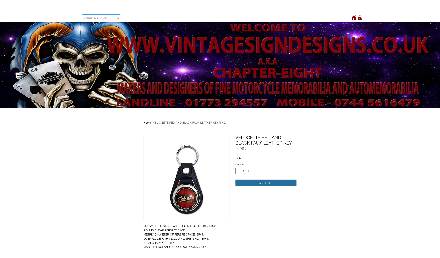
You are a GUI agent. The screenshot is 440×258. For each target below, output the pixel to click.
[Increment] (248, 171)
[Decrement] (238, 171)
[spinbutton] (243, 171)
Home (147, 122)
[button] (360, 17)
